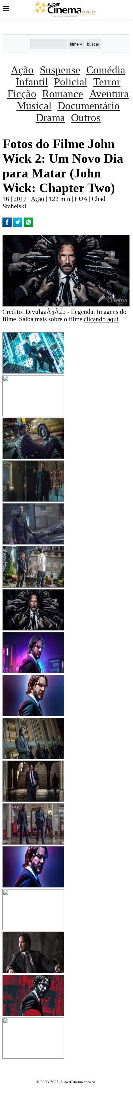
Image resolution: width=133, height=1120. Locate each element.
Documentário (88, 105)
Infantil (32, 81)
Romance (62, 93)
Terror (106, 81)
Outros (86, 117)
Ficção (21, 93)
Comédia (105, 70)
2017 (20, 198)
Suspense (60, 70)
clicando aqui (101, 318)
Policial (70, 81)
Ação (22, 70)
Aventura (109, 93)
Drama (50, 117)
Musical (34, 105)
